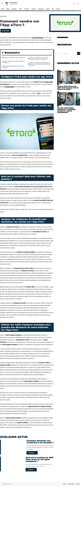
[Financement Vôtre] (11, 3)
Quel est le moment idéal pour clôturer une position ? (14, 66)
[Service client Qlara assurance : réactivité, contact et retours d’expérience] (69, 99)
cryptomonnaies (9, 87)
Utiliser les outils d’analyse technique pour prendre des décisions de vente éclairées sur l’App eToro (40, 64)
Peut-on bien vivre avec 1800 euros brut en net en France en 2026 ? (68, 87)
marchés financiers (37, 37)
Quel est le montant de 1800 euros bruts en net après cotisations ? (39, 459)
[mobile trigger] (3, 3)
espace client (49, 82)
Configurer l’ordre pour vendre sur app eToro (14, 57)
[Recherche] (74, 3)
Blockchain (5, 30)
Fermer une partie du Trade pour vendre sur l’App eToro (14, 61)
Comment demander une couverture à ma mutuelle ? (40, 442)
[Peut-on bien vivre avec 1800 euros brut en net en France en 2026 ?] (69, 77)
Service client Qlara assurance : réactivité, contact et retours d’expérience (66, 110)
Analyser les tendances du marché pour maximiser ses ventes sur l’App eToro (39, 58)
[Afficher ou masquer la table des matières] (36, 53)
